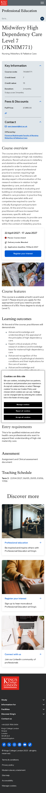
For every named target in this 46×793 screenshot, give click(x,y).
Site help (6, 775)
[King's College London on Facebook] (4, 744)
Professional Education (19, 10)
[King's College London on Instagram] (14, 744)
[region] (23, 396)
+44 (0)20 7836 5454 (9, 724)
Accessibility (7, 780)
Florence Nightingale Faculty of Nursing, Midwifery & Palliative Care (22, 136)
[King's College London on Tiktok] (30, 744)
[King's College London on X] (9, 744)
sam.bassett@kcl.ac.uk (17, 126)
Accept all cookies (23, 417)
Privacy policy (8, 765)
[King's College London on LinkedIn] (19, 744)
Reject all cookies (23, 411)
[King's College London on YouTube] (25, 744)
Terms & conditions (10, 760)
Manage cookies (9, 786)
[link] (23, 253)
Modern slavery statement (13, 770)
